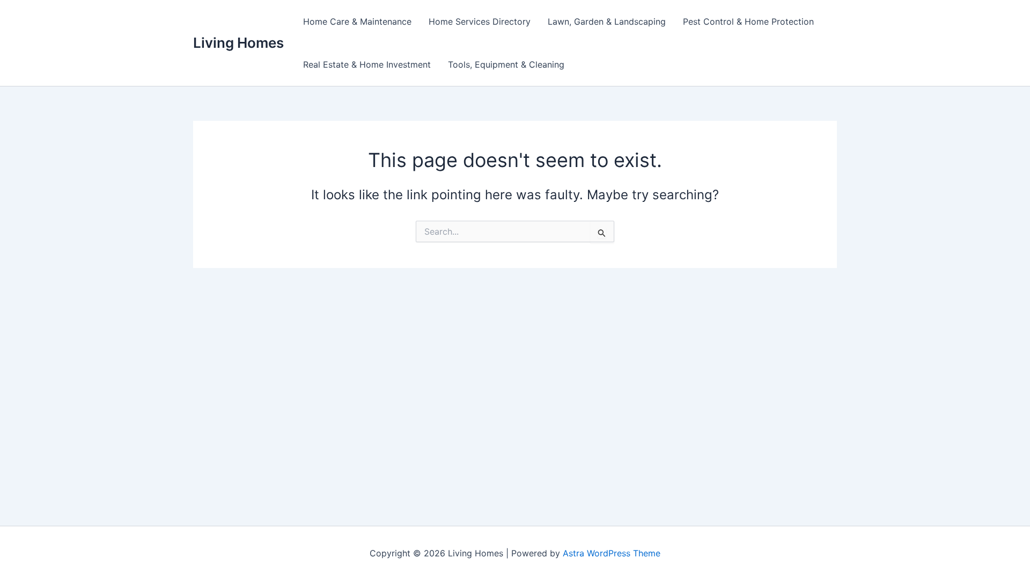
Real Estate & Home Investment (367, 64)
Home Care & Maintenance (357, 21)
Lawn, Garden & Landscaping (607, 21)
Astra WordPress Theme (611, 553)
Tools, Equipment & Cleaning (506, 64)
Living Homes (238, 42)
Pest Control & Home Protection (748, 21)
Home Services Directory (480, 21)
